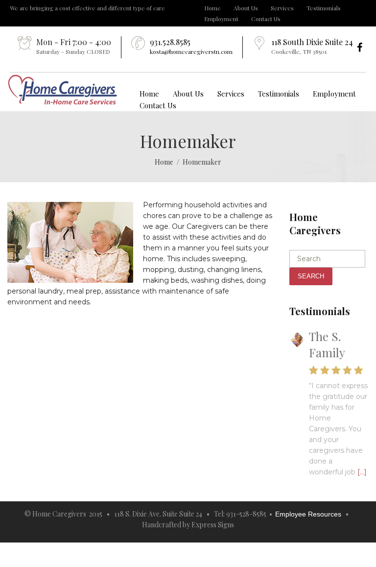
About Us (246, 8)
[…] (362, 472)
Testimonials (323, 8)
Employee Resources (308, 514)
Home (212, 8)
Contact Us (266, 19)
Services (282, 8)
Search (311, 276)
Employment (221, 19)
